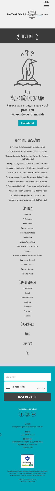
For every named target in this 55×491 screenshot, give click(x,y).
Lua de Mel (27, 288)
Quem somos (27, 323)
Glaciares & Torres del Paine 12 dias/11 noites (27, 151)
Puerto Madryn (27, 228)
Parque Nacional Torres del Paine (27, 255)
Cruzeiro (27, 311)
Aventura (28, 307)
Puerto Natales (27, 269)
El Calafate (27, 219)
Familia (28, 316)
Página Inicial (27, 123)
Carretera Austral (27, 260)
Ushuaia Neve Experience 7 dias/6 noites (27, 195)
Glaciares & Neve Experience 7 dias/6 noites (27, 200)
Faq (27, 352)
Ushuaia (27, 214)
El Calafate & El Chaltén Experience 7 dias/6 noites (28, 186)
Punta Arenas (27, 265)
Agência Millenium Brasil (36, 475)
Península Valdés (27, 233)
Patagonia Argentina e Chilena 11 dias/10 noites (27, 163)
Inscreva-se (27, 397)
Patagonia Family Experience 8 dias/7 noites (27, 191)
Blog (27, 333)
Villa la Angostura (27, 242)
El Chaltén (27, 224)
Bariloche (27, 237)
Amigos (27, 302)
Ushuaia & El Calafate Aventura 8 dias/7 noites (28, 172)
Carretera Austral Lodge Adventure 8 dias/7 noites (27, 177)
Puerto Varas (27, 274)
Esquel (27, 251)
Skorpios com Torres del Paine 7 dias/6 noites (27, 182)
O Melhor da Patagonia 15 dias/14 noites (27, 147)
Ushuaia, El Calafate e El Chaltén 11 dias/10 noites (27, 168)
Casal (27, 293)
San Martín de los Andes (27, 246)
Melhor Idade (27, 297)
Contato (27, 343)
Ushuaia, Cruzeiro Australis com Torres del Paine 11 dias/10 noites (28, 157)
